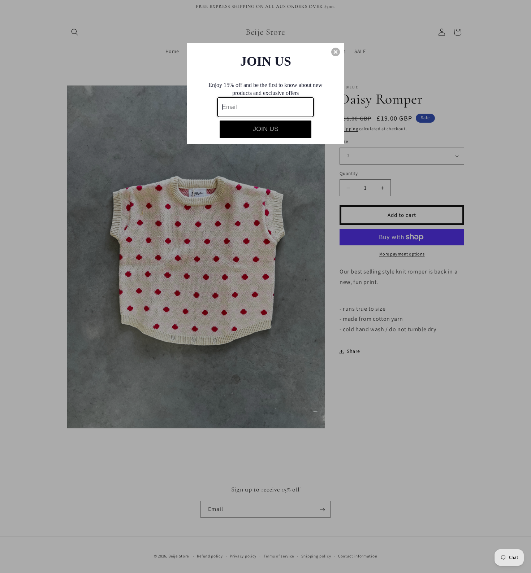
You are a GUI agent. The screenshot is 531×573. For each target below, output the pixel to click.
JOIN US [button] (266, 128)
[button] (335, 52)
